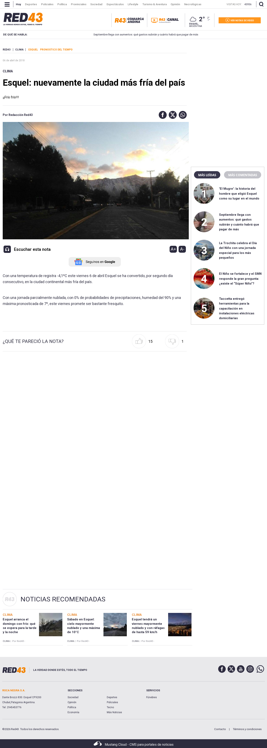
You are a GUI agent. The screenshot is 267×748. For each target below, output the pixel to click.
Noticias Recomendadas (62, 599)
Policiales (112, 702)
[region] (227, 74)
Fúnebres (151, 697)
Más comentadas (242, 175)
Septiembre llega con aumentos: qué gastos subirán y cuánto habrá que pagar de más (129, 34)
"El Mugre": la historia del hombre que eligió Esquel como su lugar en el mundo (239, 193)
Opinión (72, 702)
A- (182, 249)
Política (72, 707)
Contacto (220, 729)
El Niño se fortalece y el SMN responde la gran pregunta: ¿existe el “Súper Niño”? (240, 278)
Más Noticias (114, 712)
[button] (162, 115)
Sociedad (73, 697)
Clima (8, 71)
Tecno (110, 707)
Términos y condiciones (247, 729)
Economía (73, 712)
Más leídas (207, 175)
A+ (173, 249)
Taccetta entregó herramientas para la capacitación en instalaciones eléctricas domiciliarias (236, 308)
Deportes (112, 697)
